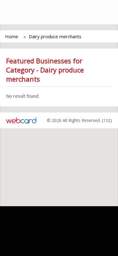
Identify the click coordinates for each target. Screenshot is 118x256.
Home (11, 36)
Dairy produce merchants (55, 36)
